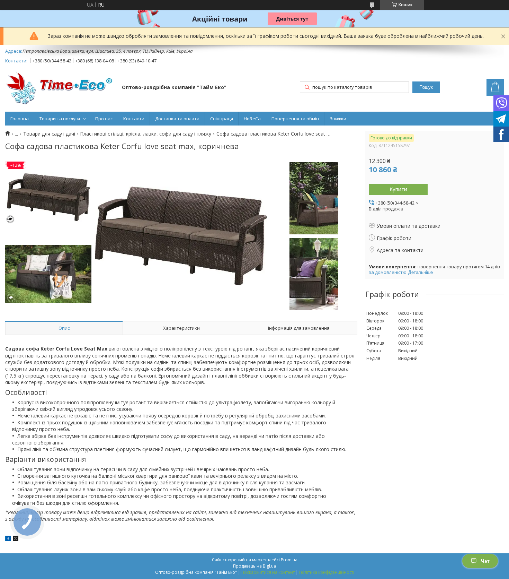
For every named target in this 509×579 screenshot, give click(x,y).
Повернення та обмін (295, 118)
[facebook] (8, 539)
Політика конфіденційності (326, 572)
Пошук (426, 87)
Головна (19, 118)
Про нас (104, 118)
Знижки (338, 118)
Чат (485, 561)
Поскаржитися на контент (268, 572)
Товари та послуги (59, 118)
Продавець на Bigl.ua (254, 566)
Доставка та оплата (177, 118)
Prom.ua (289, 560)
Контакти (133, 118)
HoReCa (252, 118)
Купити (398, 188)
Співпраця (221, 118)
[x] (15, 539)
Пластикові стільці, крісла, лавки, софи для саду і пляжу (145, 134)
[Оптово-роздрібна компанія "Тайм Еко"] (60, 88)
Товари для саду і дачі (49, 134)
